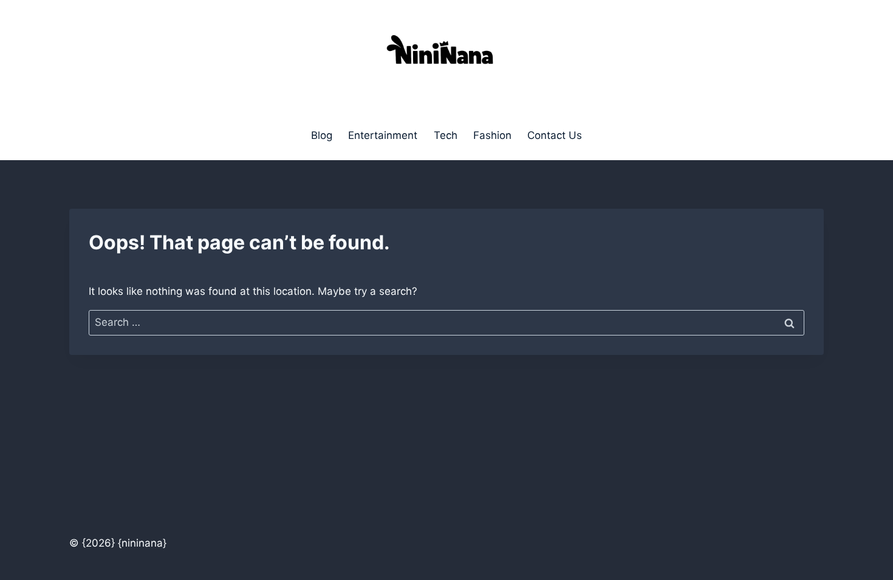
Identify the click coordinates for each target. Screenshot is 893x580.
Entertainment (382, 135)
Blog (321, 135)
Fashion (492, 135)
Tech (445, 135)
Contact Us (554, 135)
